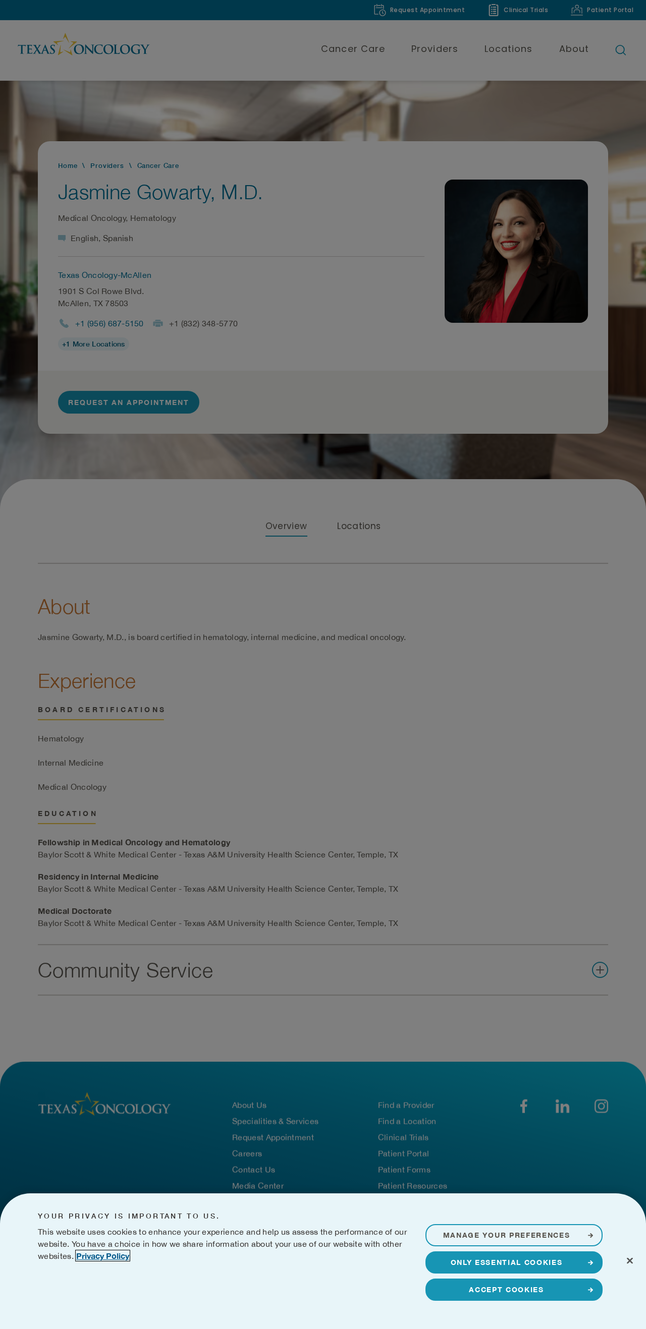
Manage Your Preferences (506, 1235)
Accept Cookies (506, 1289)
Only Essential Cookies (507, 1262)
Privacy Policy (102, 1255)
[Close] (630, 1260)
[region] (323, 1261)
